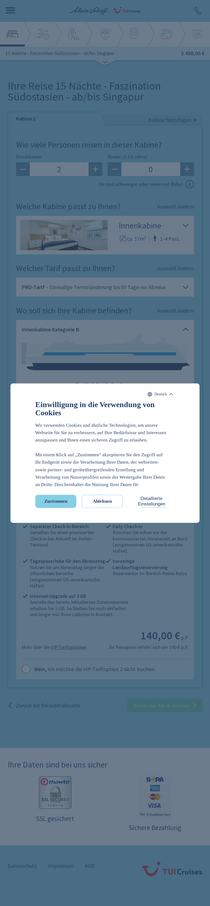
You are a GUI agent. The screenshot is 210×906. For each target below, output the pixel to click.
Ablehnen (102, 501)
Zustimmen (55, 501)
